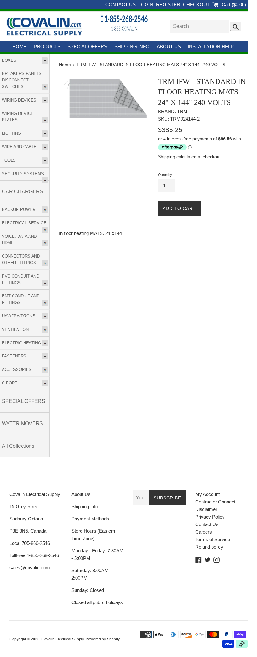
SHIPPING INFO (131, 46)
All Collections (18, 446)
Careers (203, 531)
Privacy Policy (210, 516)
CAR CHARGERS (22, 191)
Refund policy (209, 547)
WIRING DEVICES (19, 100)
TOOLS (9, 160)
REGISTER (168, 4)
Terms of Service (212, 539)
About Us (81, 494)
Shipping (166, 156)
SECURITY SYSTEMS (23, 173)
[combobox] (199, 26)
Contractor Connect (215, 501)
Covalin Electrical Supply (62, 639)
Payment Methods (90, 518)
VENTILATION (15, 329)
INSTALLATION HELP (211, 46)
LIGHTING (11, 133)
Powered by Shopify (103, 639)
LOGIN (147, 4)
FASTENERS (14, 356)
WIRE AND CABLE (19, 146)
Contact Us (206, 524)
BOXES (9, 60)
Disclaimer (206, 509)
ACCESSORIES (17, 369)
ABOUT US (169, 46)
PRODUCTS (47, 46)
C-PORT (9, 383)
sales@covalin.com (29, 567)
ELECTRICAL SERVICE (24, 223)
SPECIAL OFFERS (87, 46)
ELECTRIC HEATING (21, 343)
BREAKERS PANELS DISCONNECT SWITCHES (22, 80)
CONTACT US (121, 4)
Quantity (165, 175)
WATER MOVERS (22, 423)
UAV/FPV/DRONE (18, 316)
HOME (19, 46)
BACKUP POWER (18, 209)
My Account (207, 494)
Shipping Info (84, 506)
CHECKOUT (197, 4)
